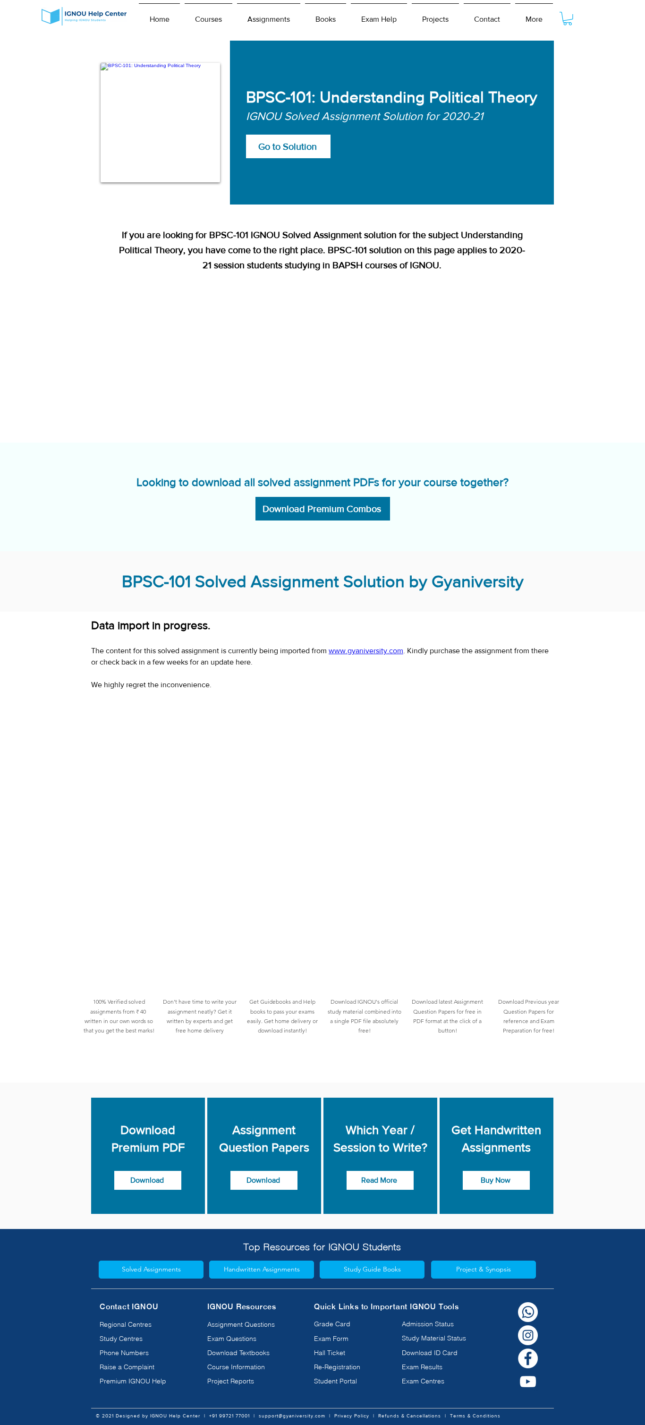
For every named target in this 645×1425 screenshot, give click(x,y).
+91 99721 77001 (229, 1415)
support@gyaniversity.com (292, 1415)
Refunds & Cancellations (409, 1415)
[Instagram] (528, 1335)
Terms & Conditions (475, 1415)
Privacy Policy (351, 1415)
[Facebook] (528, 1358)
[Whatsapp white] (528, 1312)
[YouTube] (528, 1381)
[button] (208, 15)
